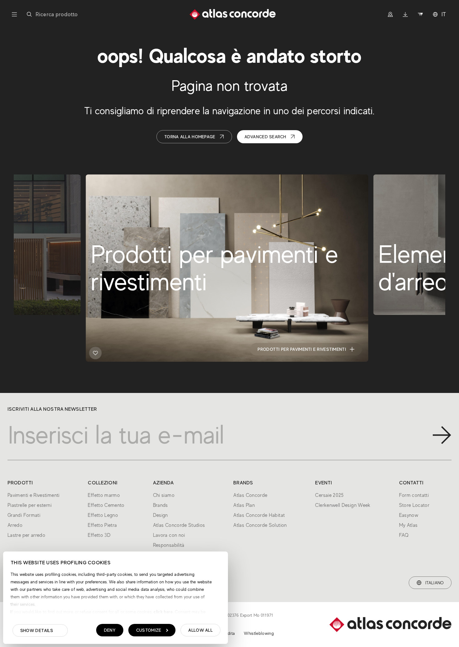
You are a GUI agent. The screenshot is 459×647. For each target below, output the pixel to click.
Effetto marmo (104, 495)
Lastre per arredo (26, 535)
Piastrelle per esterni (29, 505)
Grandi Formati (23, 515)
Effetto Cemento (106, 505)
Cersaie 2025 (329, 495)
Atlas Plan (244, 505)
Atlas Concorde (250, 495)
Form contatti (414, 495)
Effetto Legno (103, 515)
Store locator (40, 349)
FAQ (404, 535)
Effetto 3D (99, 535)
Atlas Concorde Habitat (259, 515)
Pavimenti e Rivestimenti (33, 495)
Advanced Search (265, 136)
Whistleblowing (259, 633)
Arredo (14, 525)
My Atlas (408, 525)
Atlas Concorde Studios (179, 525)
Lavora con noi (169, 535)
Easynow (408, 515)
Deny (110, 630)
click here (162, 611)
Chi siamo (164, 495)
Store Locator (414, 505)
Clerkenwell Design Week (342, 505)
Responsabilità (169, 545)
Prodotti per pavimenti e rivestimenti (302, 349)
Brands (160, 505)
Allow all (200, 630)
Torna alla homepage (189, 136)
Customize (148, 630)
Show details (36, 630)
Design (160, 515)
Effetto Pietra (102, 525)
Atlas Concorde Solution (260, 525)
